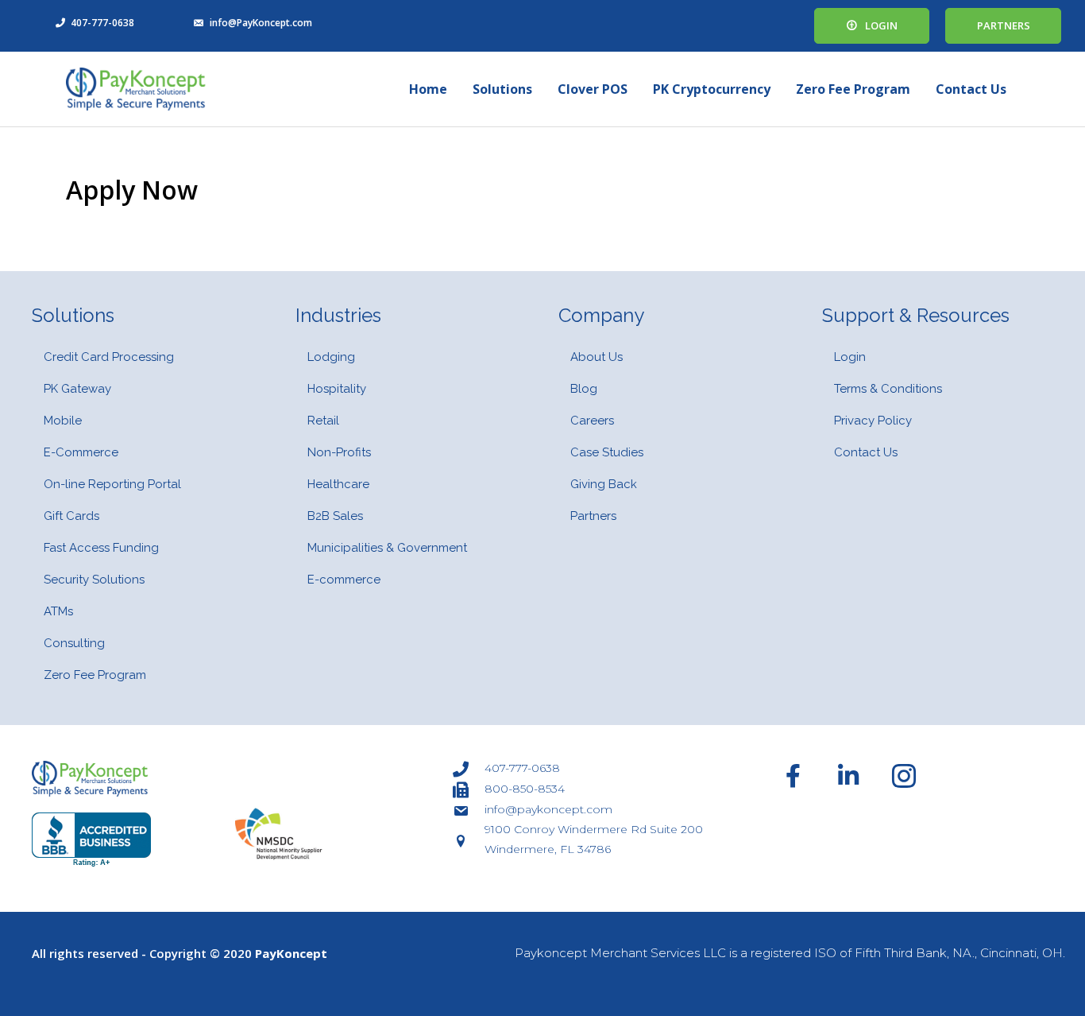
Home (428, 89)
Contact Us (971, 89)
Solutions (502, 89)
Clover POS (592, 89)
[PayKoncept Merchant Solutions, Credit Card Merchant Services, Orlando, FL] (91, 839)
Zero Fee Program (853, 89)
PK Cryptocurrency (711, 89)
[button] (872, 26)
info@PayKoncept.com (261, 22)
